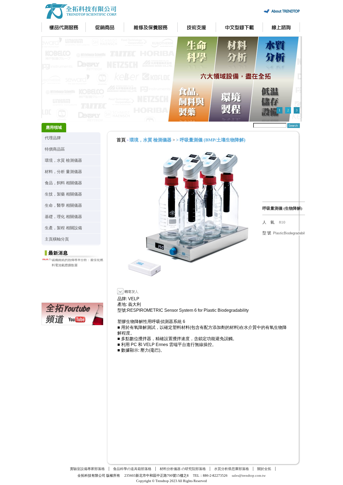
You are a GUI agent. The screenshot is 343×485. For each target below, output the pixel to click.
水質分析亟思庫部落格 (231, 469)
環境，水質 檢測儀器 (63, 160)
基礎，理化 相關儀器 (63, 216)
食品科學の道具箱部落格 (132, 469)
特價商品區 (55, 149)
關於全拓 (264, 469)
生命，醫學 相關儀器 (63, 205)
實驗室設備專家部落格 (87, 469)
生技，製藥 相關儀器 (63, 194)
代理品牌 (53, 138)
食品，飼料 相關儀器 (63, 183)
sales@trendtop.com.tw (249, 475)
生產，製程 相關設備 (63, 227)
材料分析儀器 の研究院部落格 (183, 469)
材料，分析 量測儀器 (63, 171)
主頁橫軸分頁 (57, 239)
